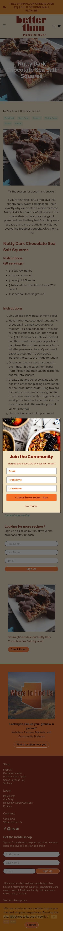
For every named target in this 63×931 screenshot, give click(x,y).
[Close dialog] (57, 421)
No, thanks (31, 506)
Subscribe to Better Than (31, 497)
